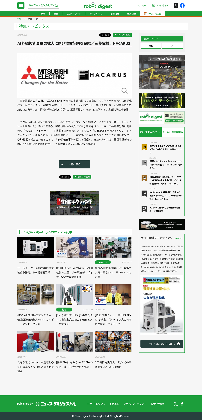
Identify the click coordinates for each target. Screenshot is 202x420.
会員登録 (131, 13)
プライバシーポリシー (135, 403)
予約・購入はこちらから (162, 344)
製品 (151, 45)
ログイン (145, 5)
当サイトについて (96, 403)
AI (172, 45)
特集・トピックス (36, 19)
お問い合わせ (162, 5)
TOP (19, 19)
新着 (43, 13)
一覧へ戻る (74, 164)
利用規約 (114, 403)
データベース (95, 13)
